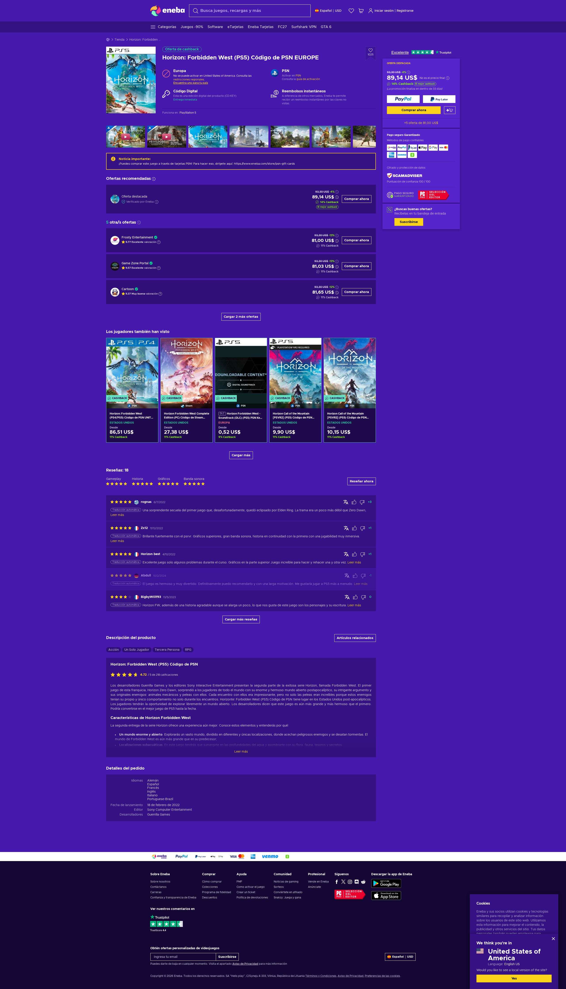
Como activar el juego (251, 887)
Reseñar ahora (361, 481)
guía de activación (308, 79)
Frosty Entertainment (137, 237)
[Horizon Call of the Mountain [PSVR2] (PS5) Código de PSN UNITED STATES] (295, 367)
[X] (343, 881)
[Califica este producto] (125, 675)
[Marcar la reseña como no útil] (362, 502)
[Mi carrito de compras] (361, 10)
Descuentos (209, 897)
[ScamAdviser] (404, 176)
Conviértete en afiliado (288, 892)
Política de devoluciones (252, 897)
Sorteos (279, 887)
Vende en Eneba (318, 881)
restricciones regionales (188, 79)
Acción (113, 649)
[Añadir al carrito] (449, 110)
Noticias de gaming (286, 881)
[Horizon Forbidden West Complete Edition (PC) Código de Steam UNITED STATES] (186, 367)
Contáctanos (158, 887)
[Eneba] (167, 10)
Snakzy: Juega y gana (287, 897)
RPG (188, 649)
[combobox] (249, 11)
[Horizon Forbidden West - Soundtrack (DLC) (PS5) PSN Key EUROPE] (241, 367)
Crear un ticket (246, 892)
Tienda (119, 39)
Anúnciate (314, 887)
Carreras (155, 892)
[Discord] (356, 881)
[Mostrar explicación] (159, 242)
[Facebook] (337, 881)
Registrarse (405, 10)
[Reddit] (363, 881)
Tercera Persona (167, 649)
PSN (298, 75)
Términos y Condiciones (320, 976)
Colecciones (210, 887)
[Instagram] (350, 881)
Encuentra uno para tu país (190, 83)
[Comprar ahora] (403, 99)
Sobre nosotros (160, 881)
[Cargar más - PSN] (275, 73)
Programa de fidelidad (216, 892)
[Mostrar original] (345, 502)
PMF (239, 881)
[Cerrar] (553, 938)
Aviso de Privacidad (245, 963)
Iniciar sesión (384, 10)
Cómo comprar (212, 881)
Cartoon (128, 289)
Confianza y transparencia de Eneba (173, 897)
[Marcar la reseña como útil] (354, 502)
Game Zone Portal (135, 263)
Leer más (241, 751)
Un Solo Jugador (136, 649)
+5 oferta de (421, 123)
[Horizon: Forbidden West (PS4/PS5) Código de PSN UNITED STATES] (132, 367)
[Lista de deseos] (351, 10)
